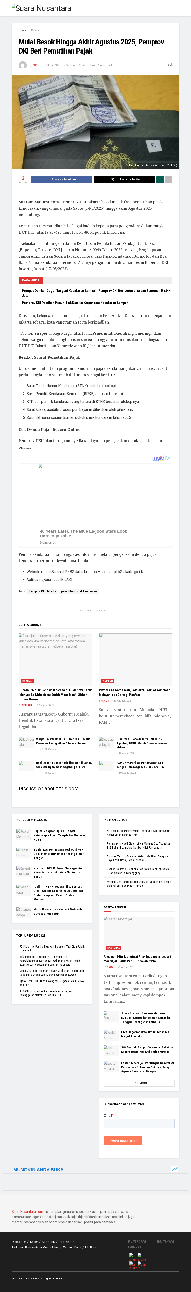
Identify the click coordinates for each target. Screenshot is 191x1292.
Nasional (113, 948)
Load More (139, 1082)
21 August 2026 (126, 967)
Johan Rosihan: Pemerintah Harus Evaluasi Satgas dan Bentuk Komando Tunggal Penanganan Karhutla (145, 1017)
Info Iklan (65, 1242)
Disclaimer (19, 1242)
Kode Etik (48, 1242)
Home (22, 30)
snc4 (110, 967)
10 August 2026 (127, 772)
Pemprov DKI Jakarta (42, 591)
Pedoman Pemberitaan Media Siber (35, 1247)
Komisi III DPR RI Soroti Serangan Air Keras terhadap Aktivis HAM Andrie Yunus (58, 872)
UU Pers (90, 1247)
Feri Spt (27, 705)
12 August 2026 (47, 749)
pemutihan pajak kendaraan (79, 591)
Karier (34, 1242)
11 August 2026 (47, 772)
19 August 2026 (122, 700)
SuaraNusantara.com (27, 1212)
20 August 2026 (45, 705)
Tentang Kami (72, 1247)
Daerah (36, 30)
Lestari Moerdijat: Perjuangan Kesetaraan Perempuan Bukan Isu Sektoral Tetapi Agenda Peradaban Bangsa (148, 1067)
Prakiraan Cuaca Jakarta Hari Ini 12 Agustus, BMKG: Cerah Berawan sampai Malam (141, 743)
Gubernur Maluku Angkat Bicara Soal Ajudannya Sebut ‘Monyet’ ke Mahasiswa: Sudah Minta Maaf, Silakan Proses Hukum (55, 694)
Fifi (35, 65)
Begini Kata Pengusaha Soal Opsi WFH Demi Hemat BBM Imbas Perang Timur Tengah (59, 854)
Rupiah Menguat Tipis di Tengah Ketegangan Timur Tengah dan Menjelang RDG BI (60, 835)
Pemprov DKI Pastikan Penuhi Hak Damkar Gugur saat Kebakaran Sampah (75, 303)
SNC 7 (105, 700)
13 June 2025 (52, 65)
